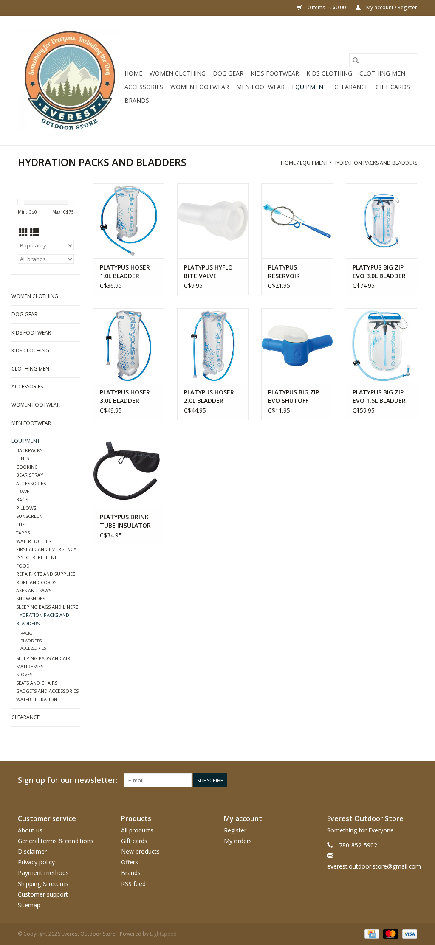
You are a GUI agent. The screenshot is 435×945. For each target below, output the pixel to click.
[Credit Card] (371, 933)
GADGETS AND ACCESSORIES (47, 691)
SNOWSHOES (30, 598)
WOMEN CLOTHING (178, 73)
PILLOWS (26, 508)
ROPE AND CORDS (36, 582)
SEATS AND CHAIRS (36, 683)
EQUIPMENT (309, 87)
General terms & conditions (55, 841)
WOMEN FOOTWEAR (199, 87)
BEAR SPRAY (29, 475)
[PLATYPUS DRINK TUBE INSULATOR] (128, 470)
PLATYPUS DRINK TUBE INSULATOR (125, 521)
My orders (238, 841)
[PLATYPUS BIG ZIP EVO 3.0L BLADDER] (381, 220)
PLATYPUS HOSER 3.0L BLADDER (125, 396)
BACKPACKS (29, 450)
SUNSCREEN (29, 516)
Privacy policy (36, 862)
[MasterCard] (389, 933)
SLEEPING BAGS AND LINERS (47, 607)
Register (235, 830)
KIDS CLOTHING (329, 73)
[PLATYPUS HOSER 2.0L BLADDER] (213, 345)
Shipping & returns (43, 884)
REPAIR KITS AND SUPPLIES (45, 574)
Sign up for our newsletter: (67, 780)
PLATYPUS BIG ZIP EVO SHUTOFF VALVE (293, 396)
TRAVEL (24, 491)
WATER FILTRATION (36, 699)
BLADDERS (31, 641)
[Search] (355, 60)
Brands (136, 100)
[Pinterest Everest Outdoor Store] (364, 780)
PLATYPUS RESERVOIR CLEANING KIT (288, 271)
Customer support (43, 894)
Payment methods (43, 873)
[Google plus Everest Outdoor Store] (349, 780)
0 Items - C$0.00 (326, 7)
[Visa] (408, 933)
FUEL (21, 524)
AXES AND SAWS (33, 590)
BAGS (22, 499)
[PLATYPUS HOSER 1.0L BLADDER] (128, 220)
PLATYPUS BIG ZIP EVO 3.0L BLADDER (379, 271)
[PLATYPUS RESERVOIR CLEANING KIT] (297, 220)
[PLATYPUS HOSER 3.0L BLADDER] (128, 345)
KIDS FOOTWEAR (275, 73)
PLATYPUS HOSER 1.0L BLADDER (125, 271)
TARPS (23, 532)
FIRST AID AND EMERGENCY (46, 549)
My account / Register (391, 7)
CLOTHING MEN (382, 73)
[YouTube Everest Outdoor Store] (380, 780)
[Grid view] (23, 233)
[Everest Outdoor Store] (70, 80)
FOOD (23, 565)
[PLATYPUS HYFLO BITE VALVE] (213, 220)
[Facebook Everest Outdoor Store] (318, 780)
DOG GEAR (228, 73)
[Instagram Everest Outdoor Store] (410, 780)
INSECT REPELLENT (36, 557)
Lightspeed (163, 933)
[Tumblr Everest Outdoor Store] (395, 780)
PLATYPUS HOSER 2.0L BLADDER (209, 396)
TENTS (22, 458)
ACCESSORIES (143, 87)
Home (133, 73)
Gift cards (393, 87)
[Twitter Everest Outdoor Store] (334, 780)
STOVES (24, 674)
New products (140, 851)
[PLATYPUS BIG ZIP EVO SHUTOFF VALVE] (297, 345)
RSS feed (133, 884)
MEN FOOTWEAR (260, 87)
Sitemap (29, 905)
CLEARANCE (351, 87)
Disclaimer (32, 851)
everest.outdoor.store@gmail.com (374, 866)
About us (30, 830)
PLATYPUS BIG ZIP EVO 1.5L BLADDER (379, 396)
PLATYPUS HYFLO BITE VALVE (208, 271)
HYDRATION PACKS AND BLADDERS (375, 162)
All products (137, 830)
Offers (129, 862)
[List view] (34, 233)
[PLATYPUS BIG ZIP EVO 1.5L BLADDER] (381, 345)
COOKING (27, 467)
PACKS (26, 633)
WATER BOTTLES (33, 541)
